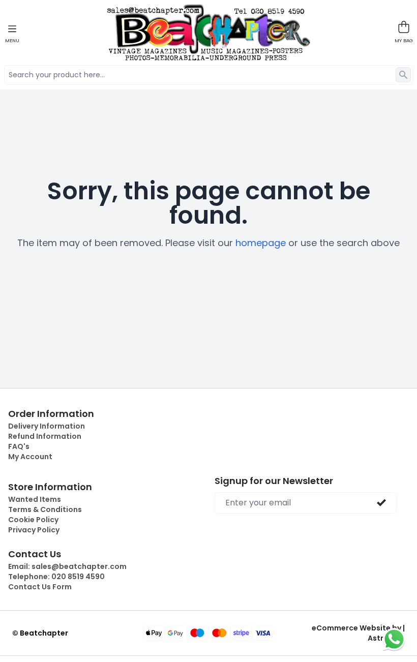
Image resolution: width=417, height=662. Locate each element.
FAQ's (18, 446)
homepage (260, 242)
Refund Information (44, 436)
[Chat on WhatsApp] (394, 639)
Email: (67, 566)
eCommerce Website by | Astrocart (358, 633)
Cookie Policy (33, 520)
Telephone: (56, 576)
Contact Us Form (40, 587)
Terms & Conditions (45, 509)
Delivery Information (46, 426)
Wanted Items (34, 499)
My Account (30, 457)
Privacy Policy (33, 530)
